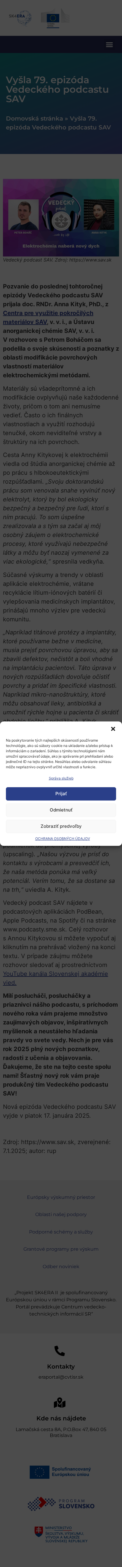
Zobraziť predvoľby (61, 826)
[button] (113, 729)
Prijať (61, 793)
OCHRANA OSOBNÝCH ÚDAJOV (62, 838)
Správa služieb (61, 778)
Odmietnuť (61, 810)
